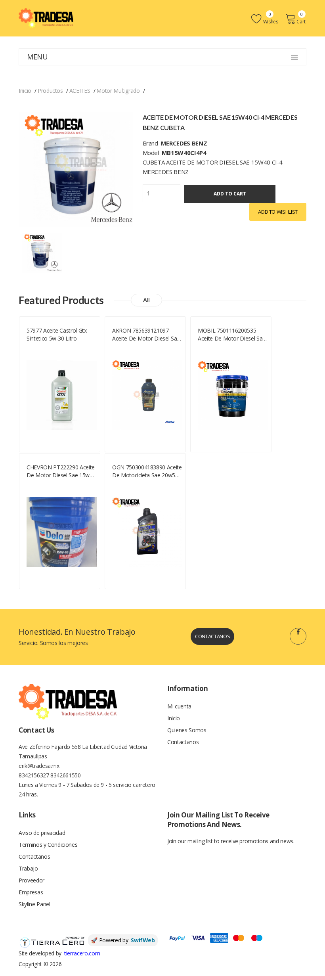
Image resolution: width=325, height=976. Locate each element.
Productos (50, 90)
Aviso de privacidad (42, 832)
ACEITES (79, 90)
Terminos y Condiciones (48, 844)
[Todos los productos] (42, 252)
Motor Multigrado (118, 90)
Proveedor (31, 880)
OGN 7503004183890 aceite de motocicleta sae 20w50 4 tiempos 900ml (147, 471)
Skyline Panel (34, 904)
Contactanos (212, 636)
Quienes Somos (186, 730)
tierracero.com (82, 953)
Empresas (31, 892)
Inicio (25, 90)
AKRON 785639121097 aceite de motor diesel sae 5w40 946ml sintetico (146, 335)
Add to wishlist (278, 211)
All (146, 300)
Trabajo (28, 868)
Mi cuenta (179, 706)
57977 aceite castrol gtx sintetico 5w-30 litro (57, 334)
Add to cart (230, 193)
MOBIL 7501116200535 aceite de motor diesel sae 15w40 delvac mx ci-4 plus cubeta (232, 335)
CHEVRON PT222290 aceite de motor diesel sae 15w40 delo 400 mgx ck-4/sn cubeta (61, 471)
